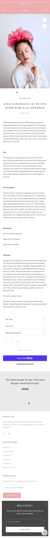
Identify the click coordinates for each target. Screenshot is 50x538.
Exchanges (7, 463)
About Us (6, 447)
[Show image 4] (25, 92)
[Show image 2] (19, 92)
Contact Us (7, 455)
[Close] (45, 504)
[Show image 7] (33, 92)
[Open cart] (47, 10)
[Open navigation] (3, 10)
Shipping (6, 459)
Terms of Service (9, 467)
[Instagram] (9, 433)
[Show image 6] (30, 92)
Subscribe (25, 529)
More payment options (25, 364)
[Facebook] (4, 433)
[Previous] (12, 92)
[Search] (42, 10)
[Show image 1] (17, 92)
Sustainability (8, 451)
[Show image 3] (22, 92)
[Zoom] (44, 20)
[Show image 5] (27, 92)
